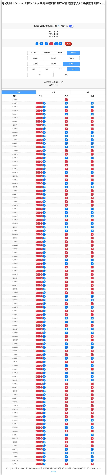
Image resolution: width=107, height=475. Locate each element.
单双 (73, 69)
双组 (66, 75)
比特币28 (73, 53)
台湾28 (60, 53)
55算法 (71, 64)
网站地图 (53, 472)
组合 (33, 69)
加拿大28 (33, 53)
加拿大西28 (47, 53)
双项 (40, 75)
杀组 (47, 69)
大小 (60, 69)
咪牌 (68, 43)
